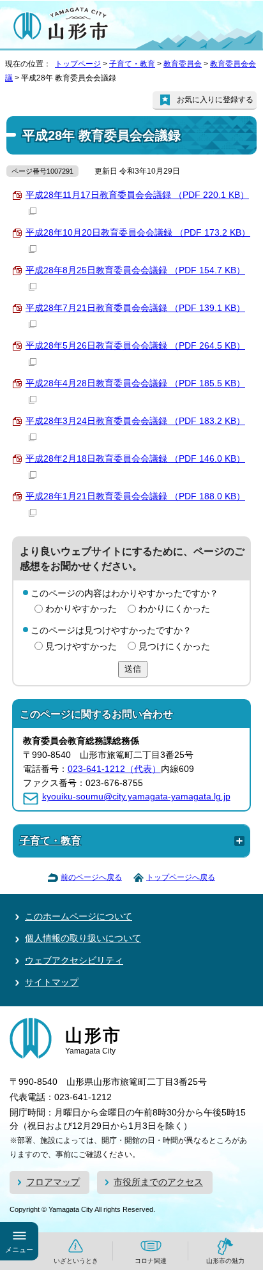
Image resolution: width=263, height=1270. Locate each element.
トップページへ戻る (180, 877)
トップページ (78, 63)
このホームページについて (78, 916)
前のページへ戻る (91, 877)
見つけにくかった (174, 646)
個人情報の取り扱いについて (83, 938)
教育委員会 (182, 63)
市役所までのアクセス (158, 1182)
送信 (132, 669)
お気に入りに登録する (215, 99)
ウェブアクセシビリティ (74, 960)
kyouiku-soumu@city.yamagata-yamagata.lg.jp (136, 796)
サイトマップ (52, 982)
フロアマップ (53, 1182)
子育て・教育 (132, 63)
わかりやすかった (81, 609)
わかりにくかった (174, 609)
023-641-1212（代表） (114, 769)
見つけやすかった (81, 646)
